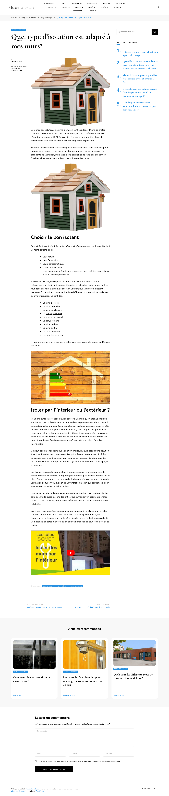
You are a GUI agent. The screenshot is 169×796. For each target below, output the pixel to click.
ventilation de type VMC (43, 482)
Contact (93, 11)
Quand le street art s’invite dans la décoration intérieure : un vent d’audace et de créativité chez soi (140, 65)
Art (63, 4)
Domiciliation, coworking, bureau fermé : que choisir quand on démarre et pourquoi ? (140, 92)
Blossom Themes (18, 791)
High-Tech (118, 4)
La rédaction (16, 61)
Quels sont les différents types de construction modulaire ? (133, 676)
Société (103, 7)
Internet (51, 7)
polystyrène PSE (54, 313)
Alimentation (49, 4)
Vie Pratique (77, 11)
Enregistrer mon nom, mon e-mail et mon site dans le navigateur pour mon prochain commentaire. (79, 761)
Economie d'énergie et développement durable (62, 586)
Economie (75, 4)
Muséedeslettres (22, 7)
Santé (90, 7)
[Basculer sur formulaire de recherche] (159, 7)
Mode (105, 4)
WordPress (40, 791)
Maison (78, 7)
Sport (116, 7)
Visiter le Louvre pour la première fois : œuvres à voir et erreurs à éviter (140, 79)
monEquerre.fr (74, 440)
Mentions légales (150, 789)
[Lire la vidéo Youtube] (70, 553)
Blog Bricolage (18, 30)
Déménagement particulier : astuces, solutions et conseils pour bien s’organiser (140, 106)
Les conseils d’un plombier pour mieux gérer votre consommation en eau (83, 681)
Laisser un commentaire (19, 69)
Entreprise (91, 4)
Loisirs (64, 7)
